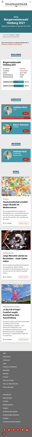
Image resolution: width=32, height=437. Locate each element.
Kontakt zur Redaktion (10, 367)
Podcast (5, 377)
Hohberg (4, 44)
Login (4, 363)
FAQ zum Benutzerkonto (10, 384)
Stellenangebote (8, 405)
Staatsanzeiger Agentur (10, 411)
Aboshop (5, 373)
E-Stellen (5, 401)
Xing (23, 430)
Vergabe (5, 408)
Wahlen (17, 35)
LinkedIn (27, 430)
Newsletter (6, 370)
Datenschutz (7, 357)
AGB (4, 353)
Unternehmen (7, 394)
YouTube (18, 430)
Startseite (12, 35)
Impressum (6, 360)
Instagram (13, 430)
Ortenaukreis (24, 71)
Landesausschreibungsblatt (11, 422)
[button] (3, 434)
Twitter (9, 430)
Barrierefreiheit (7, 398)
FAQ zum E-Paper (8, 380)
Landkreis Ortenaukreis (14, 44)
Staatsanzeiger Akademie (11, 415)
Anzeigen (6, 418)
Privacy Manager (8, 387)
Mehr (26, 159)
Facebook (4, 430)
